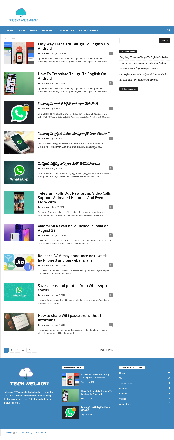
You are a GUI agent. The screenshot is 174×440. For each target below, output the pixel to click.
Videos (122, 399)
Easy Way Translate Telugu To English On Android (73, 46)
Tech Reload (40, 432)
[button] (168, 30)
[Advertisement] (112, 15)
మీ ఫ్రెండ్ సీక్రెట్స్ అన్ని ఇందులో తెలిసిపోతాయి (69, 163)
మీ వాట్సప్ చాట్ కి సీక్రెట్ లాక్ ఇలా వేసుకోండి (68, 103)
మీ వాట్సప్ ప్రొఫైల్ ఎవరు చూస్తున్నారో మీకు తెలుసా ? (74, 133)
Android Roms (126, 404)
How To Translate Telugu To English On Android (72, 76)
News (33, 30)
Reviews (123, 388)
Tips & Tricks (65, 30)
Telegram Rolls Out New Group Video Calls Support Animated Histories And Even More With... (74, 197)
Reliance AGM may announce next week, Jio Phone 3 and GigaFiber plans (73, 258)
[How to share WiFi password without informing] (19, 322)
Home (10, 30)
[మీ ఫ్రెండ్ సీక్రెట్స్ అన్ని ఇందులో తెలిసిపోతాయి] (19, 172)
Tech (22, 30)
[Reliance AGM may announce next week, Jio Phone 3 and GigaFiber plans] (19, 262)
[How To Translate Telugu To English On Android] (19, 83)
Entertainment (89, 30)
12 (29, 350)
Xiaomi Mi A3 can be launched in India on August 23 (73, 228)
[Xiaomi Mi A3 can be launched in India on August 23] (19, 232)
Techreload (43, 53)
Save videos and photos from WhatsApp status (72, 287)
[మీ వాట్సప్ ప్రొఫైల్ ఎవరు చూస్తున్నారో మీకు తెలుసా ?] (19, 142)
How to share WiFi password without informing (69, 317)
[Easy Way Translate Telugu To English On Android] (19, 53)
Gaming (47, 30)
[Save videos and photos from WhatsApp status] (19, 292)
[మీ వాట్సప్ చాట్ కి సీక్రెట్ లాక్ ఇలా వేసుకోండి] (19, 112)
